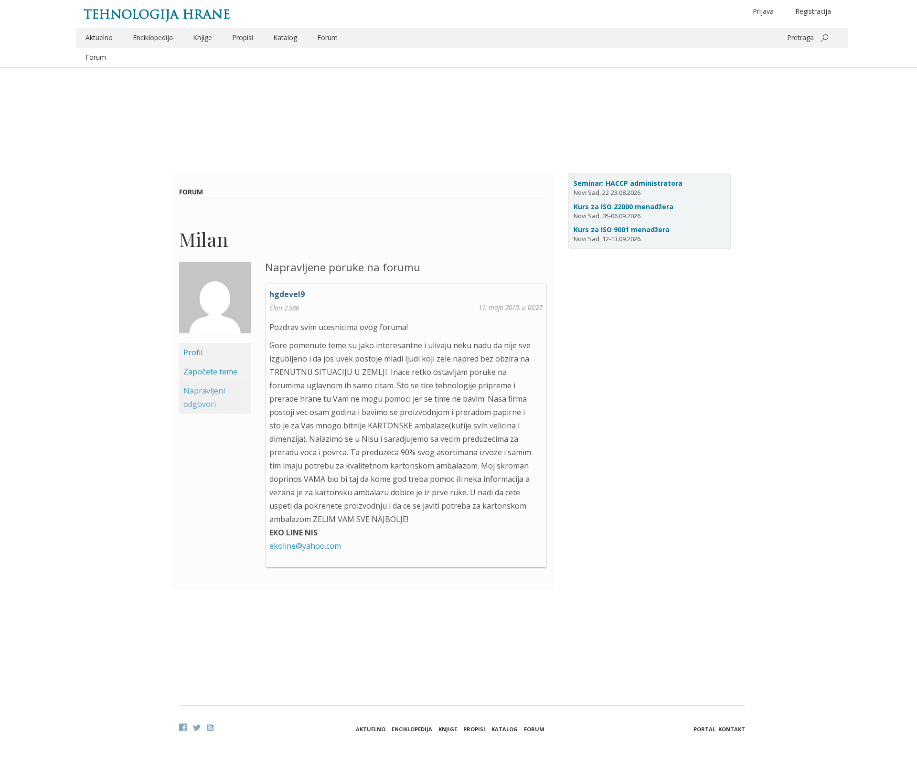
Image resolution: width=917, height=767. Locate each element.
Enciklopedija (153, 37)
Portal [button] (704, 729)
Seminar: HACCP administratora (628, 183)
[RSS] (210, 727)
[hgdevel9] (215, 301)
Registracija (813, 11)
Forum (327, 37)
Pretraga (800, 37)
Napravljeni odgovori (204, 397)
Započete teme (210, 371)
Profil (193, 352)
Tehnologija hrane (157, 14)
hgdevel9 (287, 294)
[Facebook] (183, 727)
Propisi (242, 37)
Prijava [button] (763, 11)
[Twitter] (197, 727)
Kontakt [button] (731, 729)
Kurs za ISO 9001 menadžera (622, 229)
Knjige (202, 37)
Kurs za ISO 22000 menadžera (623, 206)
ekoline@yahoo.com (305, 546)
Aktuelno (99, 37)
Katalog (285, 37)
